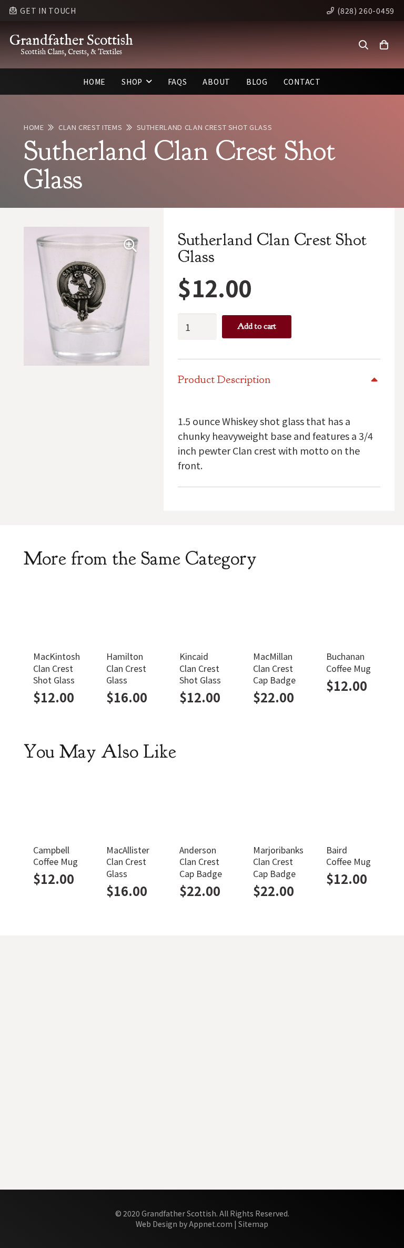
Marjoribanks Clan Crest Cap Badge (278, 861)
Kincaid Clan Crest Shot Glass (200, 668)
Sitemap (253, 1224)
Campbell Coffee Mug (55, 855)
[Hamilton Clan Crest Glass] (128, 614)
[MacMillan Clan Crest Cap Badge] (275, 614)
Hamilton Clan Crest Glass (126, 668)
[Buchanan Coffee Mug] (348, 614)
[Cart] (384, 44)
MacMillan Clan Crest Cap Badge (274, 668)
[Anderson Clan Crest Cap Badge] (202, 807)
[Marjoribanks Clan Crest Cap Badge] (275, 807)
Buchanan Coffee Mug (348, 662)
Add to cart (256, 326)
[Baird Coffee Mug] (348, 807)
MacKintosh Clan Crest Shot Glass (56, 668)
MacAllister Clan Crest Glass (127, 861)
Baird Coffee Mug (348, 855)
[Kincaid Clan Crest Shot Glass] (202, 614)
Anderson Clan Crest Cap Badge (200, 861)
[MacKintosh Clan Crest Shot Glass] (55, 614)
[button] (363, 44)
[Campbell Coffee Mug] (55, 807)
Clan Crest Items (90, 127)
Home (34, 127)
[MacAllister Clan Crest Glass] (128, 807)
